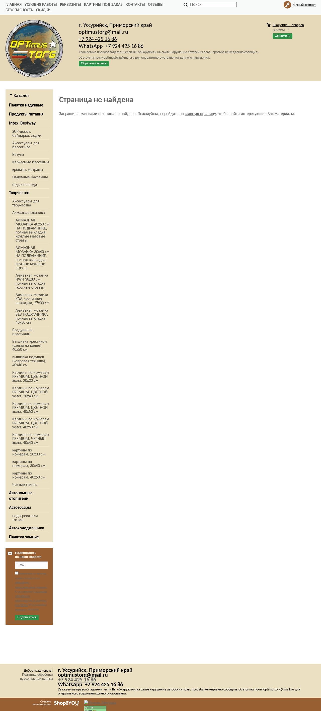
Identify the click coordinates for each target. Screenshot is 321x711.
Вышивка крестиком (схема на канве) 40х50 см (29, 346)
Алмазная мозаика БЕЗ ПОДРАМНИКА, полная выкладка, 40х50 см (32, 317)
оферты (20, 609)
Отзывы (156, 5)
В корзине (288, 25)
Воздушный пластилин (22, 332)
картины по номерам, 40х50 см (28, 475)
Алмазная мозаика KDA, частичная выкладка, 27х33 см (32, 299)
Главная (14, 5)
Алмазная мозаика (28, 213)
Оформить (282, 36)
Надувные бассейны (30, 177)
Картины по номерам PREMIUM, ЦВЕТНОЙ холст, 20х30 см (30, 377)
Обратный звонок (94, 63)
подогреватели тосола (25, 518)
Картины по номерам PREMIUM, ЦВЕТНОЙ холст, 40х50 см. (30, 408)
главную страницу (200, 114)
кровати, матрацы (27, 170)
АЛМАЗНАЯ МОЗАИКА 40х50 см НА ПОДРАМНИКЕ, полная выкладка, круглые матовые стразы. (32, 230)
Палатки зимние (24, 537)
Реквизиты (70, 5)
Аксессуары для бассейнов (25, 145)
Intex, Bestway (22, 123)
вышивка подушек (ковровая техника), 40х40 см (29, 361)
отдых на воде (24, 185)
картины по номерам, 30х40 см (28, 464)
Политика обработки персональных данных (36, 677)
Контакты (135, 5)
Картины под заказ (103, 5)
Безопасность (19, 10)
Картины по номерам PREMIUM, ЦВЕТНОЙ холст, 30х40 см (30, 392)
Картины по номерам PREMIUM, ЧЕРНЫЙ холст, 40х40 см (30, 439)
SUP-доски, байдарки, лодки (26, 134)
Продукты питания (26, 114)
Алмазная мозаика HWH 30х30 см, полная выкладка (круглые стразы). (32, 282)
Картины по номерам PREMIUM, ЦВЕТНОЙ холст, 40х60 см (30, 423)
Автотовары (20, 508)
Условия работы (41, 5)
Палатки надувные (26, 105)
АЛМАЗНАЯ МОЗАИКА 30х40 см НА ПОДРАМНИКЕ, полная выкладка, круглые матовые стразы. (32, 258)
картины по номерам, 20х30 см (28, 452)
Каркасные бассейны (30, 162)
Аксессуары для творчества (25, 203)
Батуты (18, 155)
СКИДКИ (43, 10)
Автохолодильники (26, 528)
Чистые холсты (25, 485)
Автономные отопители (21, 496)
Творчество (19, 193)
